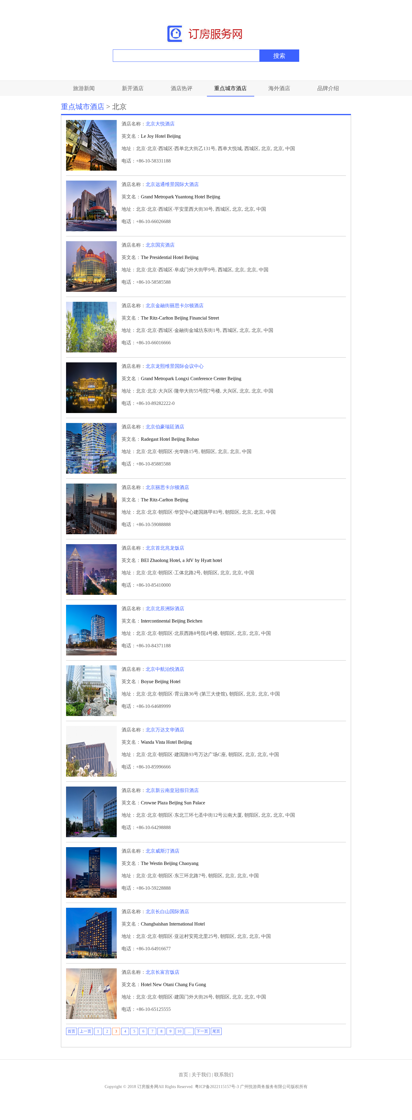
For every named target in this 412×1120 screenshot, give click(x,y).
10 (179, 1031)
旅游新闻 (84, 88)
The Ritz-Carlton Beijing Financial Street (180, 317)
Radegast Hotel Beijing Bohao (170, 439)
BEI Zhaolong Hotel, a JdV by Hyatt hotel (181, 560)
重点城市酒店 (230, 88)
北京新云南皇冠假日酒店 (172, 790)
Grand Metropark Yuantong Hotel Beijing (180, 196)
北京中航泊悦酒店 (165, 669)
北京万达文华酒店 (165, 729)
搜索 (279, 55)
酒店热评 (181, 88)
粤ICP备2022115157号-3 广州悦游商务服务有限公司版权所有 (251, 1086)
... (189, 1031)
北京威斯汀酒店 (162, 850)
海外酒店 (279, 88)
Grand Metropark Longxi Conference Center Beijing (191, 378)
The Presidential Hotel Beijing (169, 257)
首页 (71, 1031)
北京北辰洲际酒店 (165, 608)
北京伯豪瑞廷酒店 (165, 426)
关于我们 (202, 1074)
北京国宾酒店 (160, 245)
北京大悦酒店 (160, 123)
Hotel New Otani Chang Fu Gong (173, 984)
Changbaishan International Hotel (173, 923)
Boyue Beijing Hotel (160, 681)
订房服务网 (147, 1086)
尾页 (216, 1031)
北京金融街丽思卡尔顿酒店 (175, 305)
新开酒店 (133, 88)
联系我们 (223, 1074)
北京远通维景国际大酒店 (172, 184)
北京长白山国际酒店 (167, 911)
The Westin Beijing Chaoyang (169, 863)
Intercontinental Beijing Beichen (171, 620)
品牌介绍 (328, 88)
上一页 (85, 1031)
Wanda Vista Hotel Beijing (166, 742)
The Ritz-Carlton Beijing (164, 499)
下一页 (202, 1031)
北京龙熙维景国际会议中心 (175, 366)
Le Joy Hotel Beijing (161, 136)
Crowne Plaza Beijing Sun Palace (173, 802)
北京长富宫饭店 (162, 972)
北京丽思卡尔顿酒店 (167, 487)
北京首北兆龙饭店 (165, 548)
